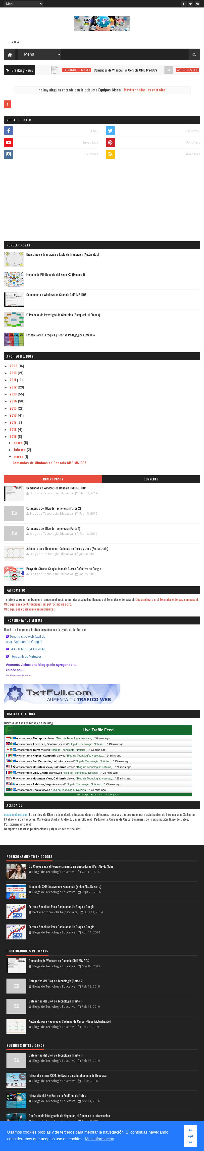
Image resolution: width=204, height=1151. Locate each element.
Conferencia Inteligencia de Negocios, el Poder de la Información (69, 1115)
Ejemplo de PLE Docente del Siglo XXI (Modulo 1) (55, 274)
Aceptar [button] (190, 1136)
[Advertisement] (102, 201)
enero (19, 442)
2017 (13, 422)
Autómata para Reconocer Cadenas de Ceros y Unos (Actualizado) (67, 548)
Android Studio (176, 70)
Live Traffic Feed (98, 730)
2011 (13, 379)
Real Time (96, 794)
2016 (13, 415)
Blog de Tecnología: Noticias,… (76, 738)
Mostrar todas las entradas (144, 89)
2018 (13, 429)
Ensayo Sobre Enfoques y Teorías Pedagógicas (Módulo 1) (62, 334)
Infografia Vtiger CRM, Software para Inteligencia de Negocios (68, 1075)
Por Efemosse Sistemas (18, 675)
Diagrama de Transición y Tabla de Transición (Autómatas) (62, 254)
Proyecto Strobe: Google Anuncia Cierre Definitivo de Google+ (64, 568)
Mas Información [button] (99, 1139)
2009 (13, 365)
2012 (13, 386)
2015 (13, 408)
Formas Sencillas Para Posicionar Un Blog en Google (61, 906)
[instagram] (197, 3)
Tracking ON (112, 794)
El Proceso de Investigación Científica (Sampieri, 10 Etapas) (63, 314)
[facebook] (184, 3)
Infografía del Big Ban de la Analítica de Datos (57, 1095)
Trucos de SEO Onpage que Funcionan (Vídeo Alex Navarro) (65, 886)
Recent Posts (53, 479)
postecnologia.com (16, 814)
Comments (151, 479)
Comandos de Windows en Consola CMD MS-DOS (113, 70)
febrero (20, 449)
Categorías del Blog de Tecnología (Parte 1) (53, 528)
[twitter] (190, 3)
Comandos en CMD (65, 70)
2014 (13, 400)
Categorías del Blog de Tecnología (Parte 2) (53, 508)
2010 (13, 372)
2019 (13, 436)
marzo (19, 456)
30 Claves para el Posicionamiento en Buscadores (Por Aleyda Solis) (71, 866)
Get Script (83, 794)
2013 (13, 393)
